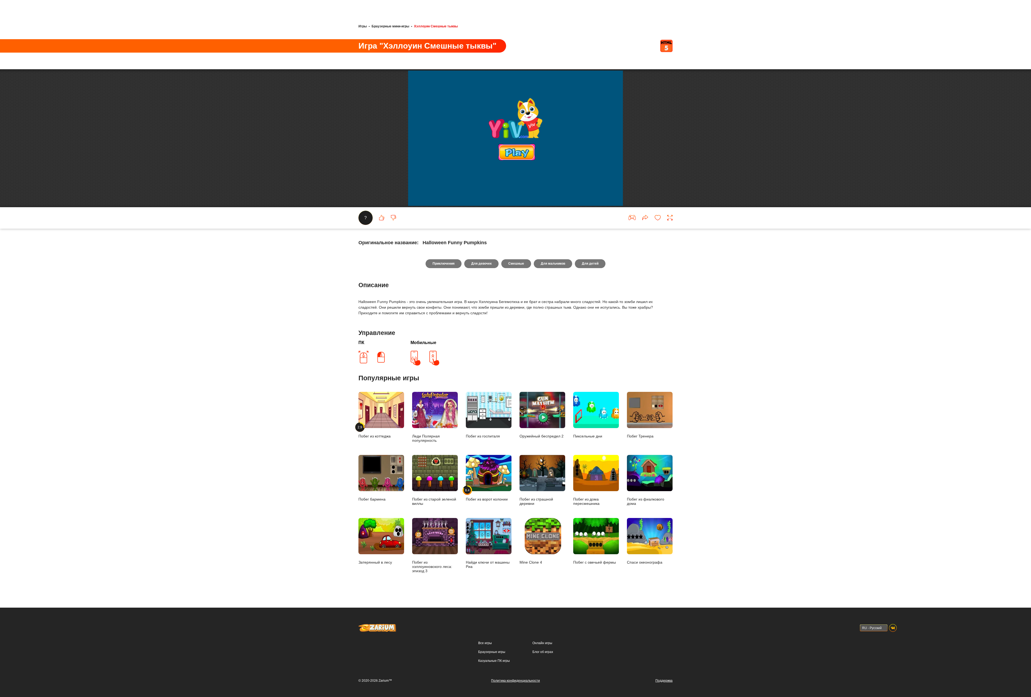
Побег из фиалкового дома (645, 501)
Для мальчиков (553, 263)
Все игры (485, 643)
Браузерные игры (491, 652)
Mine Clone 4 (531, 562)
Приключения (444, 263)
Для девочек (481, 263)
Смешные (516, 263)
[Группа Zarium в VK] (893, 628)
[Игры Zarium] (377, 626)
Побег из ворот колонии (487, 494)
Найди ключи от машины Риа (488, 564)
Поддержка (664, 681)
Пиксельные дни (587, 436)
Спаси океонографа (644, 562)
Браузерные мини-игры (390, 26)
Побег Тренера (640, 436)
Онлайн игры (542, 643)
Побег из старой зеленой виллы (434, 501)
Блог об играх (542, 652)
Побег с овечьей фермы (594, 562)
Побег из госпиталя (483, 436)
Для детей (590, 263)
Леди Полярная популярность (426, 438)
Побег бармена (372, 499)
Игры (362, 26)
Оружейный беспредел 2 (542, 436)
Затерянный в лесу (375, 562)
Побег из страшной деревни (536, 501)
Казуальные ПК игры (494, 661)
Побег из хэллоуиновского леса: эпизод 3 (432, 566)
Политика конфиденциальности (515, 681)
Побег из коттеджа (374, 431)
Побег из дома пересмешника (586, 501)
